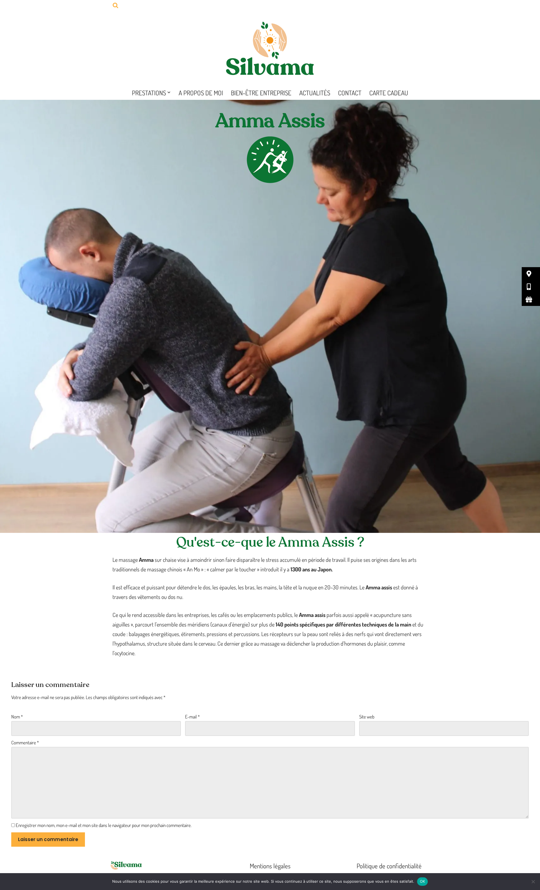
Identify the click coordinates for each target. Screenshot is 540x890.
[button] (168, 92)
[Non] (533, 881)
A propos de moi (201, 93)
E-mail (192, 717)
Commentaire (25, 742)
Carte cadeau (388, 93)
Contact (349, 93)
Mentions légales (270, 866)
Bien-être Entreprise (261, 93)
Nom (17, 717)
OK (422, 881)
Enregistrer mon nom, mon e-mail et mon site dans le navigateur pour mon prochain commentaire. (104, 825)
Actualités (314, 93)
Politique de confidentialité (389, 866)
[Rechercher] (115, 5)
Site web (366, 717)
